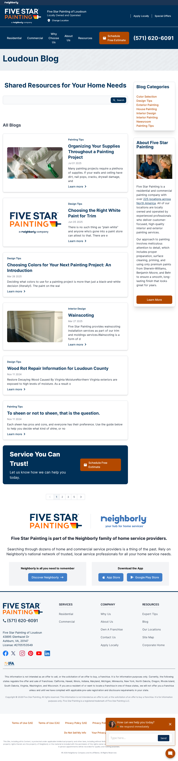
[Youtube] (39, 653)
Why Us (106, 614)
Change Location (60, 20)
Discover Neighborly (45, 577)
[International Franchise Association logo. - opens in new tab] (9, 664)
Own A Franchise (112, 629)
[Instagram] (22, 653)
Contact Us (108, 637)
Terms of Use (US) (22, 722)
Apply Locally (110, 645)
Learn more (75, 186)
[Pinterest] (30, 653)
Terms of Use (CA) (49, 722)
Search (120, 100)
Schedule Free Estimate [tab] (117, 38)
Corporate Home (153, 645)
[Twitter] (14, 653)
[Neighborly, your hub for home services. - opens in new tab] (123, 521)
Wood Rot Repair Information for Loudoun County (57, 368)
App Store (113, 577)
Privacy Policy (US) (76, 722)
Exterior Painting (147, 105)
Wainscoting (81, 315)
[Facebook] (5, 653)
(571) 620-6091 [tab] (153, 38)
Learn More (154, 299)
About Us (107, 621)
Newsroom (143, 121)
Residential (66, 614)
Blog (145, 621)
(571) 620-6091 (22, 620)
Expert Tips (150, 614)
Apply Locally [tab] (141, 15)
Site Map (148, 637)
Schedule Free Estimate (97, 465)
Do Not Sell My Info (75, 732)
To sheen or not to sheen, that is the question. (53, 413)
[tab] (14, 38)
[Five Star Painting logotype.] (23, 16)
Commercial (67, 621)
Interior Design (77, 308)
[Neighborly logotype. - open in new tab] (11, 2)
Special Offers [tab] (163, 15)
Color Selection (146, 96)
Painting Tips (76, 139)
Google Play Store (147, 577)
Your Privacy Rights (103, 732)
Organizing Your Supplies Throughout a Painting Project (94, 152)
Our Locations (151, 629)
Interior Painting (147, 117)
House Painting (146, 109)
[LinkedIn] (47, 653)
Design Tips (75, 203)
